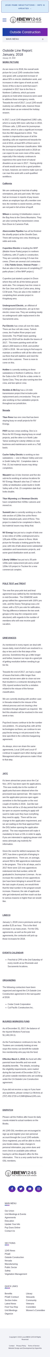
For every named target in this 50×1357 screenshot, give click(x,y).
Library (29, 1294)
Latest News (10, 1304)
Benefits (8, 1294)
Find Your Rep (11, 1307)
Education (9, 1221)
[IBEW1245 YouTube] (29, 1188)
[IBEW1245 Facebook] (11, 1188)
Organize (9, 1314)
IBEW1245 (29, 20)
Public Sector (11, 1267)
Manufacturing (11, 1264)
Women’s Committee (35, 1310)
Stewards (30, 1297)
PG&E (8, 1254)
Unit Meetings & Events (15, 1214)
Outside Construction (14, 1257)
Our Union (9, 1211)
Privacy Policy (21, 1346)
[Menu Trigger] (4, 20)
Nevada (8, 1261)
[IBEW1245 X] (20, 1188)
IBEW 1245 (25, 1175)
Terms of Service (33, 1346)
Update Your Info (12, 1224)
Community (31, 1300)
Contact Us (10, 1231)
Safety (8, 1271)
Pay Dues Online (12, 1227)
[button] (25, 39)
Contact (11, 1346)
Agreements (10, 1217)
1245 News (10, 1251)
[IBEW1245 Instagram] (38, 1188)
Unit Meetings (11, 1310)
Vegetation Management (16, 1274)
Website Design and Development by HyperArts (25, 1348)
